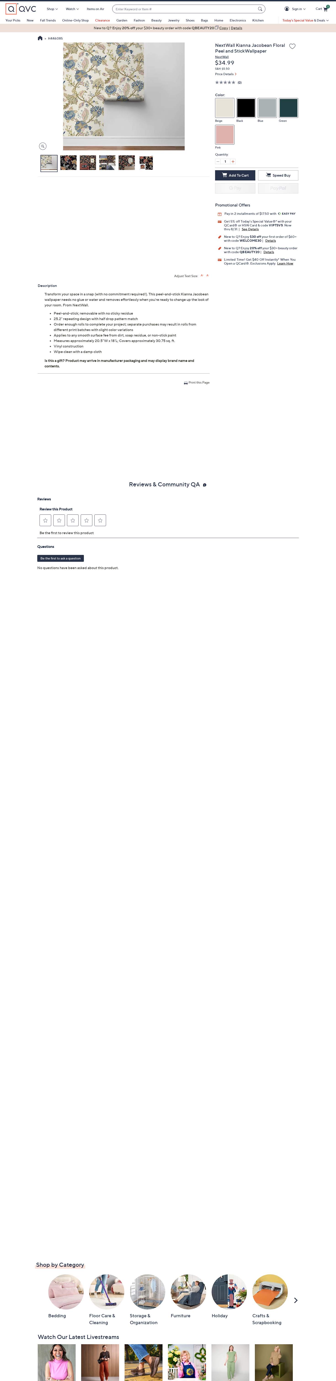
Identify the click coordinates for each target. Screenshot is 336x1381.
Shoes (190, 20)
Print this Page (199, 382)
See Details (250, 229)
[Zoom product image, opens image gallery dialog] (42, 146)
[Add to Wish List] (292, 46)
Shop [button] (50, 9)
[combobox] (184, 9)
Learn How (285, 263)
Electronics (238, 20)
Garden (121, 20)
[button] (288, 9)
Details (270, 240)
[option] (168, 28)
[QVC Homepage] (40, 38)
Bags (204, 20)
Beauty (156, 20)
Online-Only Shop (75, 20)
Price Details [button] (224, 74)
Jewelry (173, 20)
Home (218, 20)
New (30, 20)
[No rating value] (226, 82)
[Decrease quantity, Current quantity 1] (218, 161)
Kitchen (258, 20)
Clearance (102, 20)
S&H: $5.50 (222, 68)
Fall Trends (48, 20)
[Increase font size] (202, 275)
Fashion (139, 20)
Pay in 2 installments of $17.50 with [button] (250, 213)
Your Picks (12, 20)
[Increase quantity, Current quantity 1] (233, 161)
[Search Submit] (260, 9)
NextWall (222, 57)
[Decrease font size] (208, 275)
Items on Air (95, 9)
